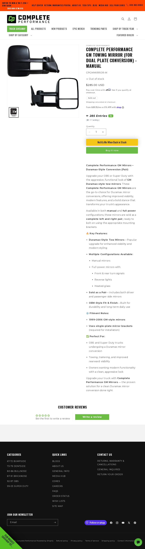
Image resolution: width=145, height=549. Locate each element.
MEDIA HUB (59, 476)
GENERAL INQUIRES (108, 469)
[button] (124, 29)
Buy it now (112, 150)
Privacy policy (77, 541)
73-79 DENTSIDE (16, 466)
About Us (76, 5)
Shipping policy (108, 541)
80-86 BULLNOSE (17, 471)
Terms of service (92, 541)
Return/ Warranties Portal (57, 5)
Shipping (90, 102)
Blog (95, 5)
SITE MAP (57, 506)
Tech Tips (86, 5)
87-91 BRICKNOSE (17, 476)
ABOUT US (58, 466)
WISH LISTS (58, 501)
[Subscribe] (55, 522)
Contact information (126, 541)
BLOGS (56, 461)
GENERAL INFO (61, 471)
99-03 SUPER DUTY (17, 486)
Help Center (37, 5)
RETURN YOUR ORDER (110, 474)
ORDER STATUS (61, 496)
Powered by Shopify (45, 541)
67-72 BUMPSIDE (16, 461)
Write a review (92, 417)
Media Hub (103, 5)
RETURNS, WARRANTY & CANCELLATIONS (110, 463)
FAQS (55, 491)
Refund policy (62, 541)
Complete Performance (26, 541)
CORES (56, 481)
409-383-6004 (136, 5)
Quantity (90, 126)
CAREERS (57, 486)
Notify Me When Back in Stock (112, 142)
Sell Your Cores (117, 5)
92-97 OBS (13, 481)
